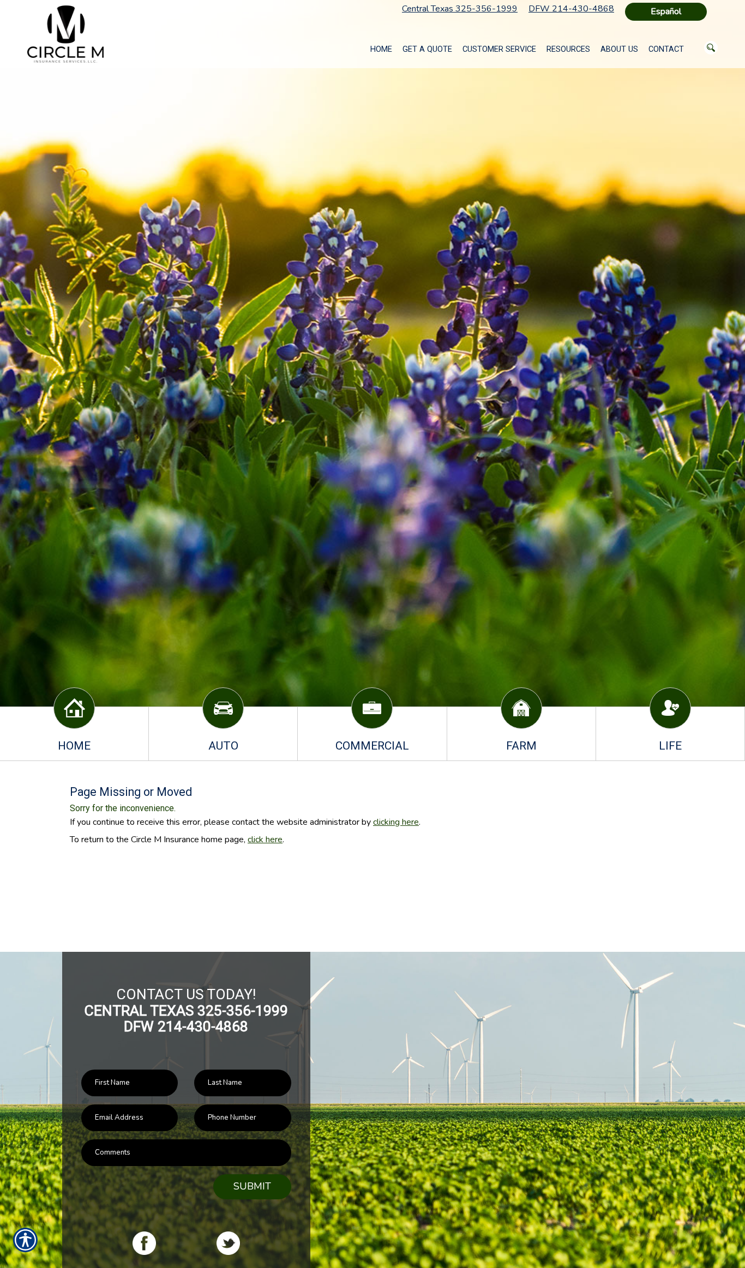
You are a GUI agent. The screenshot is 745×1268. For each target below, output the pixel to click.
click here (265, 840)
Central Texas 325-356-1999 (460, 9)
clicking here (396, 822)
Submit (252, 1186)
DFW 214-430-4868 (571, 9)
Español (666, 11)
